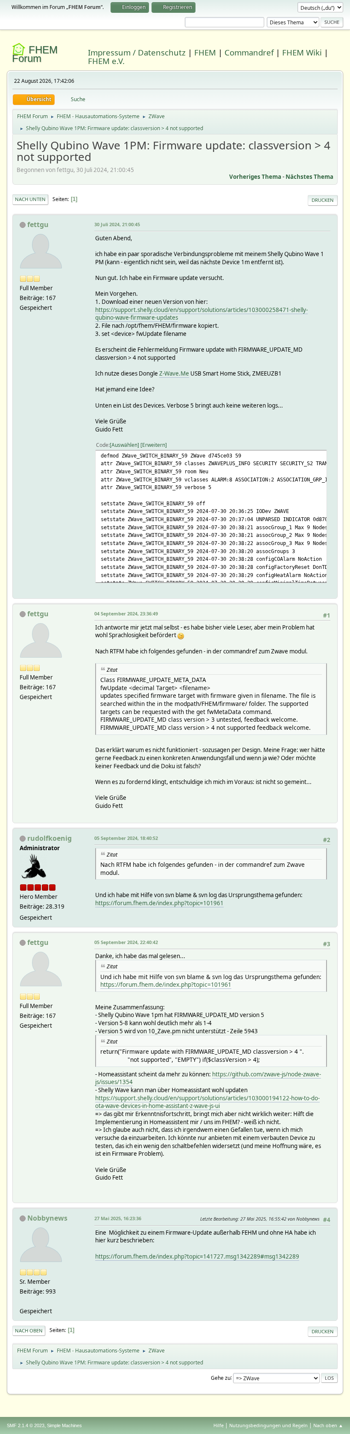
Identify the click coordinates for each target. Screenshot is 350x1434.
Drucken (323, 200)
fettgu (38, 224)
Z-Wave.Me (174, 373)
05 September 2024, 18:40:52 (126, 838)
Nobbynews (47, 1218)
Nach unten (30, 199)
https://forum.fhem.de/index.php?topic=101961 (159, 903)
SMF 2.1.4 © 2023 (25, 1425)
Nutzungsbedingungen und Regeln (268, 1425)
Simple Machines (64, 1425)
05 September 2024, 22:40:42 (126, 942)
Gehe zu (220, 1377)
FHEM (205, 52)
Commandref (249, 52)
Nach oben (29, 1330)
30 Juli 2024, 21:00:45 (117, 224)
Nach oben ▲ (328, 1425)
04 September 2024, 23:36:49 (126, 613)
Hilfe (218, 1425)
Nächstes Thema (309, 177)
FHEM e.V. (106, 60)
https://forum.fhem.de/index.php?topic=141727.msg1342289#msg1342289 (197, 1256)
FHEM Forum (35, 54)
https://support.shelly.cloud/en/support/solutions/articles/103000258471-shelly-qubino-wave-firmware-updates (201, 314)
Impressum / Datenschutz (137, 52)
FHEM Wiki (302, 52)
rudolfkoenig (49, 838)
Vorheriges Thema (255, 177)
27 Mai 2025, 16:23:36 (117, 1218)
